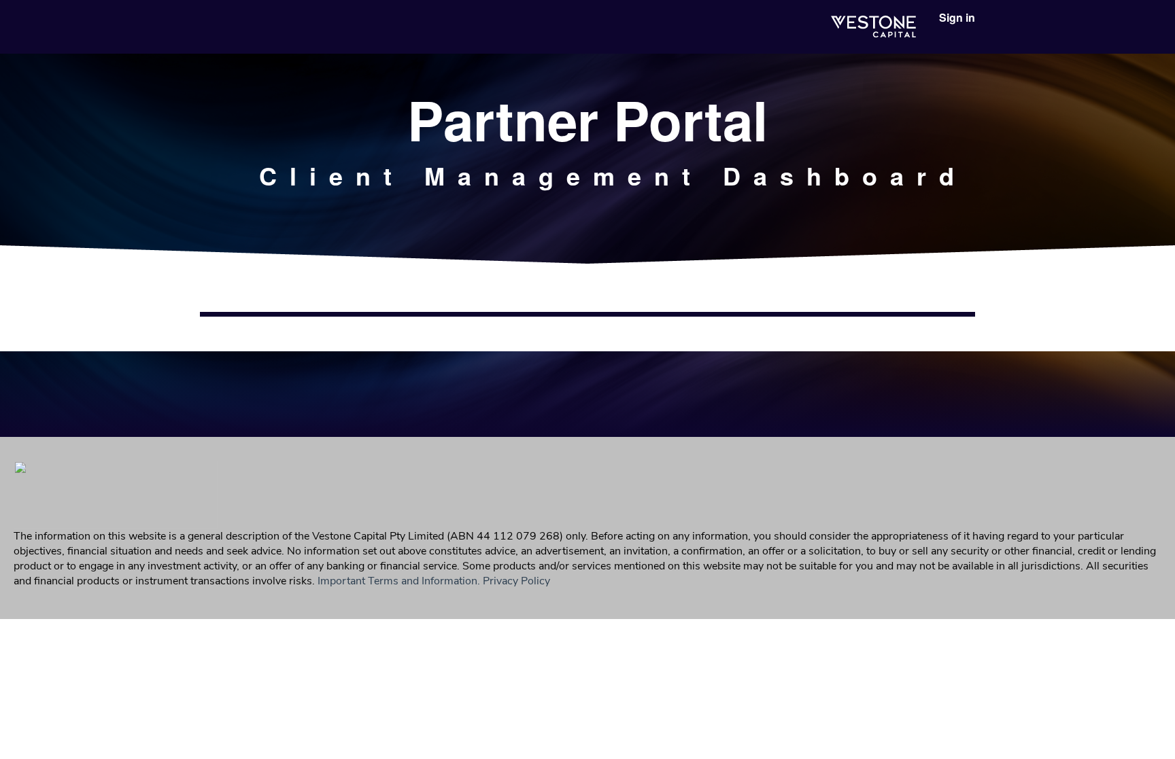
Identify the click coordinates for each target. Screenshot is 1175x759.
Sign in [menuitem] (957, 17)
